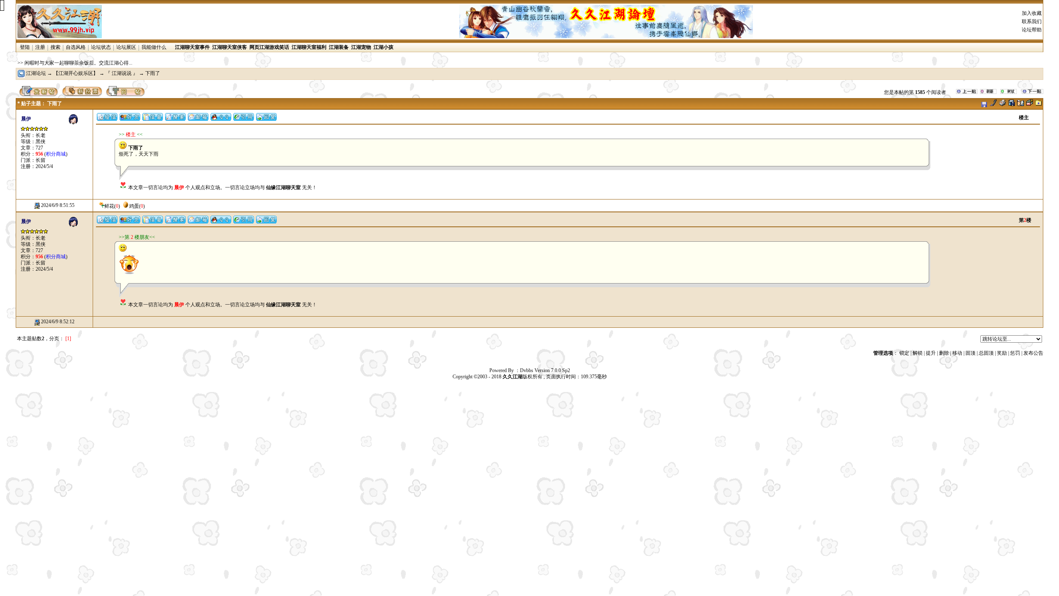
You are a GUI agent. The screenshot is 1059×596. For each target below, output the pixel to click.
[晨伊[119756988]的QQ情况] (221, 119)
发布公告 (1033, 353)
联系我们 (1032, 21)
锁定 (904, 353)
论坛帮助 (1032, 30)
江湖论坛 (36, 73)
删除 (944, 353)
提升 (931, 353)
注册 (40, 47)
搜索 (55, 47)
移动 (957, 353)
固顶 (970, 353)
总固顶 (986, 353)
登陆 (25, 47)
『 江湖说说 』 (121, 73)
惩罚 (1015, 353)
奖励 (1002, 353)
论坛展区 (126, 47)
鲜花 (109, 206)
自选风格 (76, 47)
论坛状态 (101, 47)
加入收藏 (1032, 13)
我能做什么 (153, 47)
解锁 (917, 353)
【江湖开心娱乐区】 (76, 73)
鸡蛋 (134, 206)
